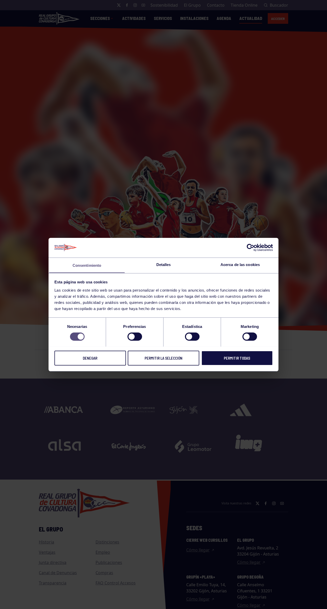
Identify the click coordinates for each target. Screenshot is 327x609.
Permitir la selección (163, 358)
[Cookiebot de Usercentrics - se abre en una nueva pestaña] (250, 247)
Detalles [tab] (163, 264)
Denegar (90, 358)
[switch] (134, 337)
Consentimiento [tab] (87, 265)
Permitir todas (237, 358)
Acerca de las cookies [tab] (240, 264)
